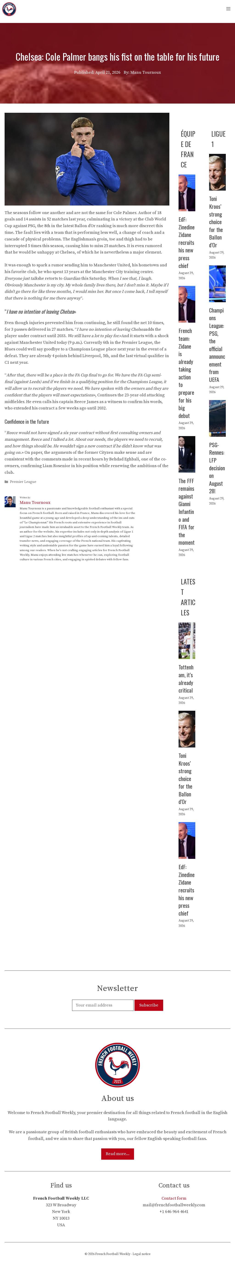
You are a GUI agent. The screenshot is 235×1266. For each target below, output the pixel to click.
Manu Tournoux (35, 502)
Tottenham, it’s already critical (186, 678)
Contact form (174, 1198)
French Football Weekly (112, 1254)
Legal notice (142, 1254)
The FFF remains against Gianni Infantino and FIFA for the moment (187, 512)
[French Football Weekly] (9, 9)
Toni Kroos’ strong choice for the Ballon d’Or (216, 221)
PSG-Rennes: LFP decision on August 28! (217, 467)
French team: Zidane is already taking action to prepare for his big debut (186, 373)
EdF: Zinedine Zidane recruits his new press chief (187, 242)
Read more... (117, 1153)
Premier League (23, 482)
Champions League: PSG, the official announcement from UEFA (217, 344)
